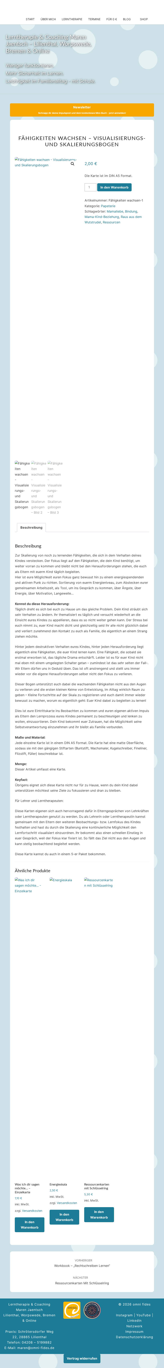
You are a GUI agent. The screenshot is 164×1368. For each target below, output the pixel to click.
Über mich (48, 19)
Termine (94, 19)
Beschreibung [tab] (31, 527)
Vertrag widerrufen (82, 1358)
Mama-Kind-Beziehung (102, 217)
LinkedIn (134, 1321)
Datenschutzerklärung (134, 1337)
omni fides (27, 7)
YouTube (143, 1315)
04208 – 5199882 (37, 1342)
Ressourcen (111, 222)
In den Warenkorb (114, 187)
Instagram (124, 1315)
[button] (72, 163)
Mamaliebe (115, 211)
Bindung (131, 211)
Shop (144, 19)
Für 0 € (111, 19)
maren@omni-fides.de (35, 1348)
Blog (127, 19)
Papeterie (108, 206)
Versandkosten (32, 1210)
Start (30, 19)
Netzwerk (134, 1326)
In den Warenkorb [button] (29, 1224)
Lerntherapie (72, 19)
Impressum (134, 1332)
